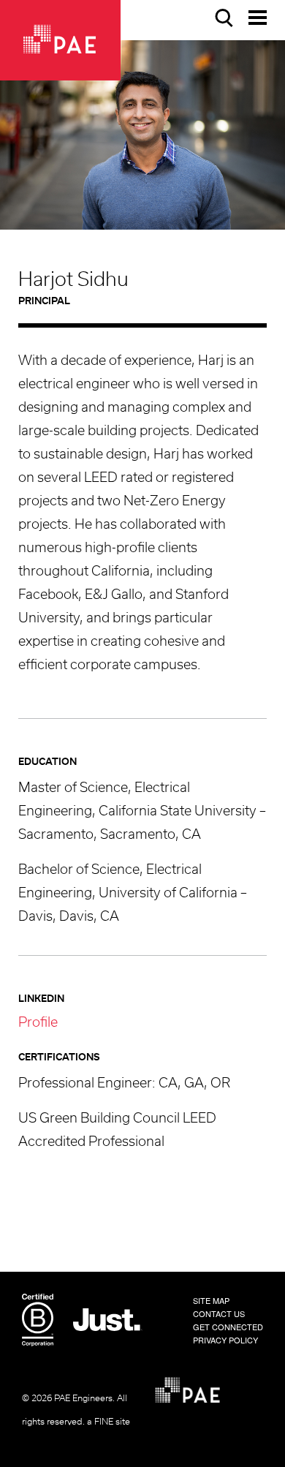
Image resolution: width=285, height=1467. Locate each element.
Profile (38, 1023)
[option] (142, 135)
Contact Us (219, 1313)
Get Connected (228, 1326)
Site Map (211, 1300)
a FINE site (108, 1421)
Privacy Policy (225, 1340)
